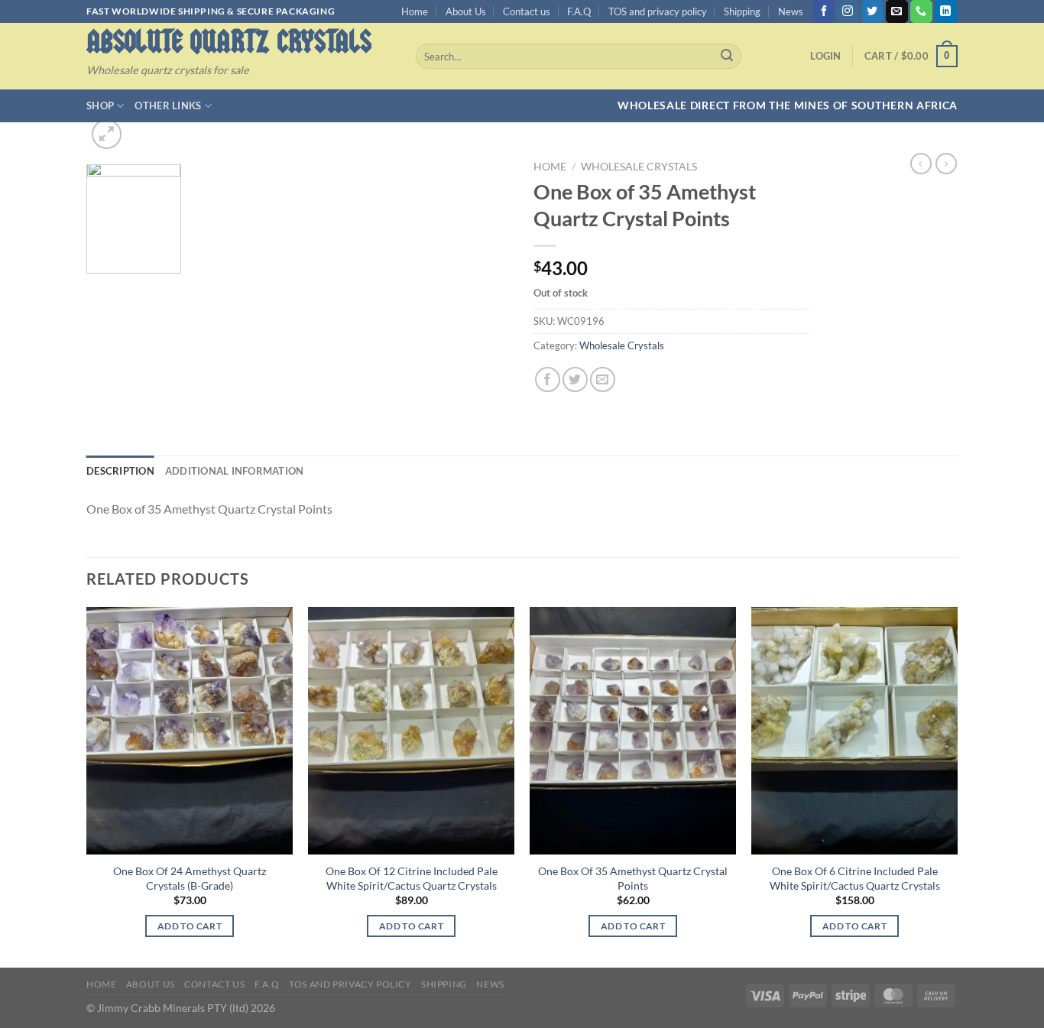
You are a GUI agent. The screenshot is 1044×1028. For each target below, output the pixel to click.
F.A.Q (579, 11)
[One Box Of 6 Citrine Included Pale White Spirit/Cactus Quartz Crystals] (854, 731)
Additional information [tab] (234, 471)
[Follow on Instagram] (848, 11)
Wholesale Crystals (639, 167)
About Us (466, 11)
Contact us (526, 11)
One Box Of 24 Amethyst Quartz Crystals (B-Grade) (189, 878)
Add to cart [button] (189, 926)
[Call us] (921, 11)
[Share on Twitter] (575, 379)
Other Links (168, 105)
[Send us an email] (897, 11)
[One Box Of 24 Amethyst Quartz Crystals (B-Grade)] (189, 731)
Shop (100, 105)
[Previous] (87, 785)
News (790, 11)
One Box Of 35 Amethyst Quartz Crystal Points (633, 878)
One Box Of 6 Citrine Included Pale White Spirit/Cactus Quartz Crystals (855, 878)
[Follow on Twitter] (872, 11)
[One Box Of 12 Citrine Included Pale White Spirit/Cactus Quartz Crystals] (411, 731)
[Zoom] (107, 134)
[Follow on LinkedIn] (946, 11)
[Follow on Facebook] (823, 11)
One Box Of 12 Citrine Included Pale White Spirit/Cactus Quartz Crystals (412, 878)
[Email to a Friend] (602, 379)
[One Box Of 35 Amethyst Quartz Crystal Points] (633, 731)
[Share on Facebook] (547, 379)
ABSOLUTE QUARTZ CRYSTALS (228, 42)
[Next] (956, 785)
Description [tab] (120, 471)
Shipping (742, 11)
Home (414, 11)
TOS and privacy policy (657, 11)
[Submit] (727, 57)
